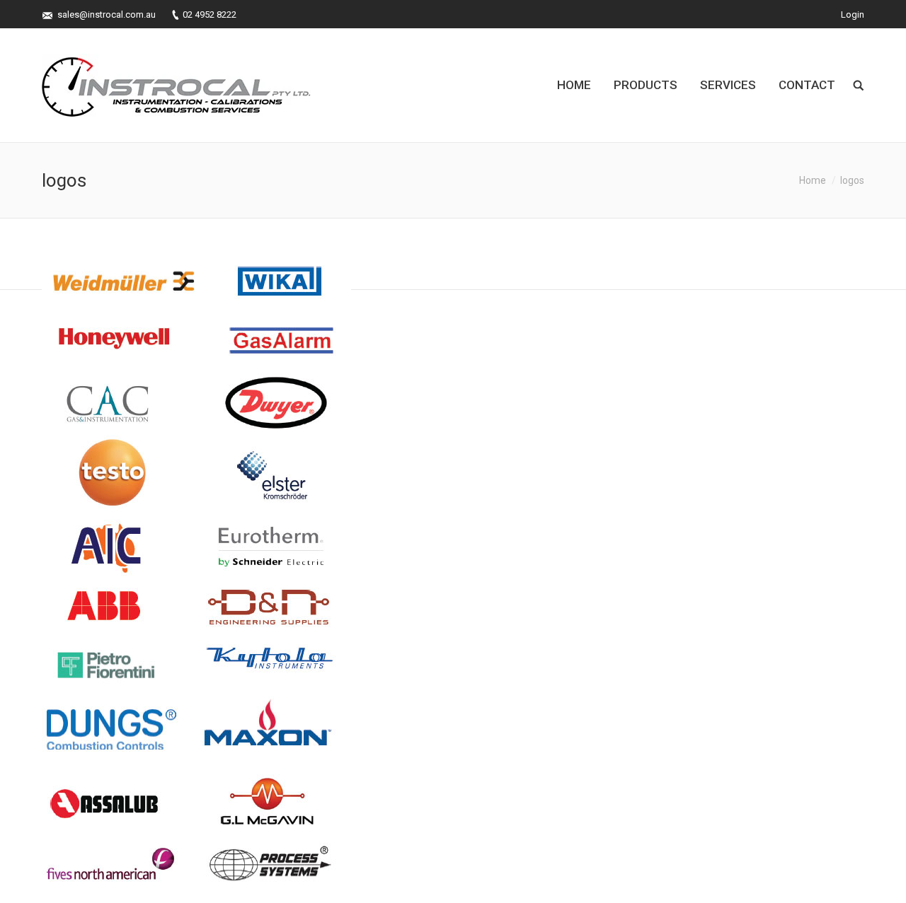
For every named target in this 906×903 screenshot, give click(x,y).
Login (852, 14)
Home (812, 180)
